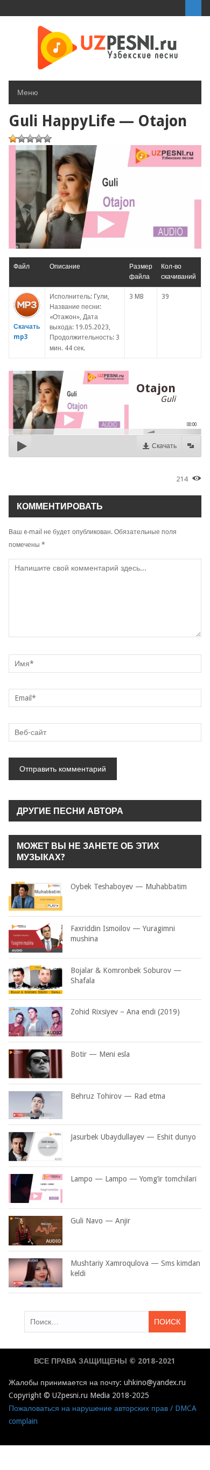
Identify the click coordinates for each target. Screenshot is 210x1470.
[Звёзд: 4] (38, 138)
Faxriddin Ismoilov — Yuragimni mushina (123, 933)
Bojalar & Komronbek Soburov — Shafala (126, 975)
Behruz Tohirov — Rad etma (118, 1096)
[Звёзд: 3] (30, 138)
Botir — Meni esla (100, 1054)
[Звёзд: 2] (21, 138)
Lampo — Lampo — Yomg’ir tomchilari (134, 1178)
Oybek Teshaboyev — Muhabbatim (129, 886)
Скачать (164, 446)
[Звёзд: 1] (13, 138)
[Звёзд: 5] (47, 138)
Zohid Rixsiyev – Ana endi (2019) (125, 1011)
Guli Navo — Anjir (100, 1220)
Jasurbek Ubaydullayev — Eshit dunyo (133, 1137)
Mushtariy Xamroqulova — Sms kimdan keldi (135, 1268)
